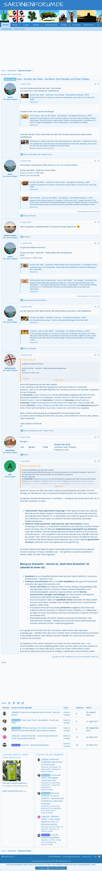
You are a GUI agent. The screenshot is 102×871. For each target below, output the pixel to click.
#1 (98, 84)
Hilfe (95, 856)
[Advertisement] (51, 49)
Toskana (80, 402)
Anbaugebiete (44, 402)
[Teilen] (95, 84)
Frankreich (74, 397)
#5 (98, 307)
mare (5, 74)
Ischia (65, 405)
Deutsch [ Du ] (8, 856)
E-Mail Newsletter (54, 856)
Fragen (26, 24)
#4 (98, 243)
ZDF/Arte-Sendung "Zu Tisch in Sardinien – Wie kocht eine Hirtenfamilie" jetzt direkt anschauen (34, 729)
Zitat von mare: (27, 360)
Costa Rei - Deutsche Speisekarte (30, 745)
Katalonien (59, 400)
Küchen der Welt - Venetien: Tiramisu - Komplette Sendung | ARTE (58, 317)
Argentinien (61, 408)
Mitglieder (65, 24)
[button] (19, 24)
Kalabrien (47, 405)
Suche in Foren (19, 29)
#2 (98, 161)
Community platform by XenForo (51, 861)
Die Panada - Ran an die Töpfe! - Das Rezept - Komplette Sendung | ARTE (61, 115)
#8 (98, 461)
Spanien (39, 400)
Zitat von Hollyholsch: (30, 466)
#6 (98, 355)
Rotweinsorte (45, 394)
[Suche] (98, 24)
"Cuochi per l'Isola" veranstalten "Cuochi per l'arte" (35, 721)
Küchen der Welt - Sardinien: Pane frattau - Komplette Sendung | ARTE (60, 182)
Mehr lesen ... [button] (60, 380)
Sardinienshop (51, 24)
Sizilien (39, 405)
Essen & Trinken (67, 713)
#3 (98, 222)
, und (35, 300)
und (29, 216)
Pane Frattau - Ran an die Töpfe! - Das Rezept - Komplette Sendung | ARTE (61, 197)
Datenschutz (86, 856)
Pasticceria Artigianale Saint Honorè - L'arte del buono (35, 713)
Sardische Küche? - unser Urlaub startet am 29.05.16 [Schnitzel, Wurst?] (34, 737)
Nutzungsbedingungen (71, 856)
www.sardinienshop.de (12, 791)
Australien (51, 408)
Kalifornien (75, 408)
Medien (36, 24)
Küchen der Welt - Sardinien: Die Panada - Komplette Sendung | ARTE (59, 94)
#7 (98, 437)
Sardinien (85, 400)
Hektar (64, 397)
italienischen (62, 402)
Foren (5, 24)
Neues (15, 24)
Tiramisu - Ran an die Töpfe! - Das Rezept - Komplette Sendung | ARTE (59, 331)
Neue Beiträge (6, 29)
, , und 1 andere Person (37, 154)
